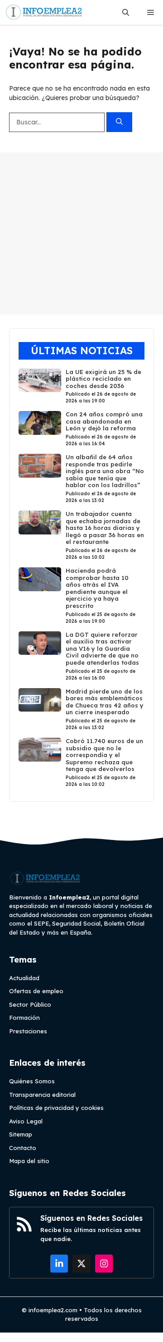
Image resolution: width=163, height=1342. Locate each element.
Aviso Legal (26, 1121)
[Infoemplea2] (44, 12)
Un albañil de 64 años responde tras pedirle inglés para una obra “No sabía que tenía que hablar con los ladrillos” (105, 470)
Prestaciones (28, 1031)
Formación (24, 1017)
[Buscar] (119, 122)
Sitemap (20, 1134)
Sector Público (30, 1004)
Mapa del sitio (29, 1160)
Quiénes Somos (32, 1081)
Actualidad (24, 977)
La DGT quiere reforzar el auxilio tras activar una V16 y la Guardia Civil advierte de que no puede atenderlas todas (102, 648)
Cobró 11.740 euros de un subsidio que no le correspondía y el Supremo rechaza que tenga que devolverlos (104, 754)
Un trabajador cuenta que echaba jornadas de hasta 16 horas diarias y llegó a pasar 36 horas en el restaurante (105, 527)
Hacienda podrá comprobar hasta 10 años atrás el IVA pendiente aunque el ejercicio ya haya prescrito (97, 588)
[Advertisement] (81, 233)
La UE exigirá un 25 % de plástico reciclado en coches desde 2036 (103, 378)
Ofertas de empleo (36, 991)
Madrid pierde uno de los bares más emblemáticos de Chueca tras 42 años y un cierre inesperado (105, 702)
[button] (125, 12)
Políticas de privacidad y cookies (56, 1107)
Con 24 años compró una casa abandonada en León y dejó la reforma (104, 421)
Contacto (22, 1147)
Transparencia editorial (42, 1094)
